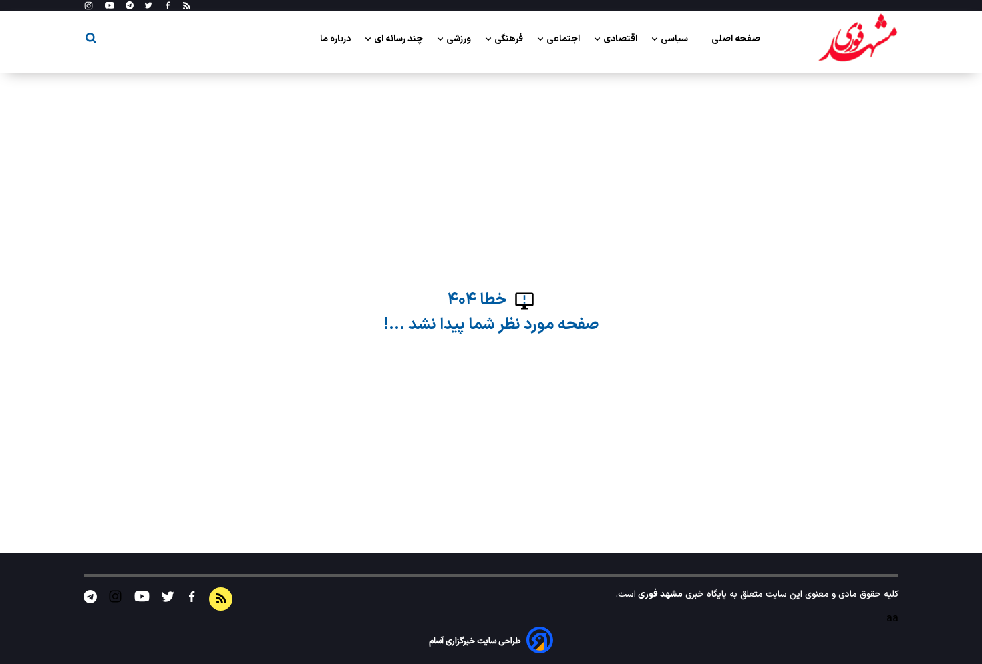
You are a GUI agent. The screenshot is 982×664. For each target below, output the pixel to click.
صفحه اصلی (735, 39)
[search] (91, 40)
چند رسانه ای (399, 39)
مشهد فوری (659, 594)
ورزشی (459, 39)
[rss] (186, 6)
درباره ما (336, 39)
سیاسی (675, 39)
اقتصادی (621, 39)
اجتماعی (564, 39)
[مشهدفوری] (857, 38)
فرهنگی (509, 39)
